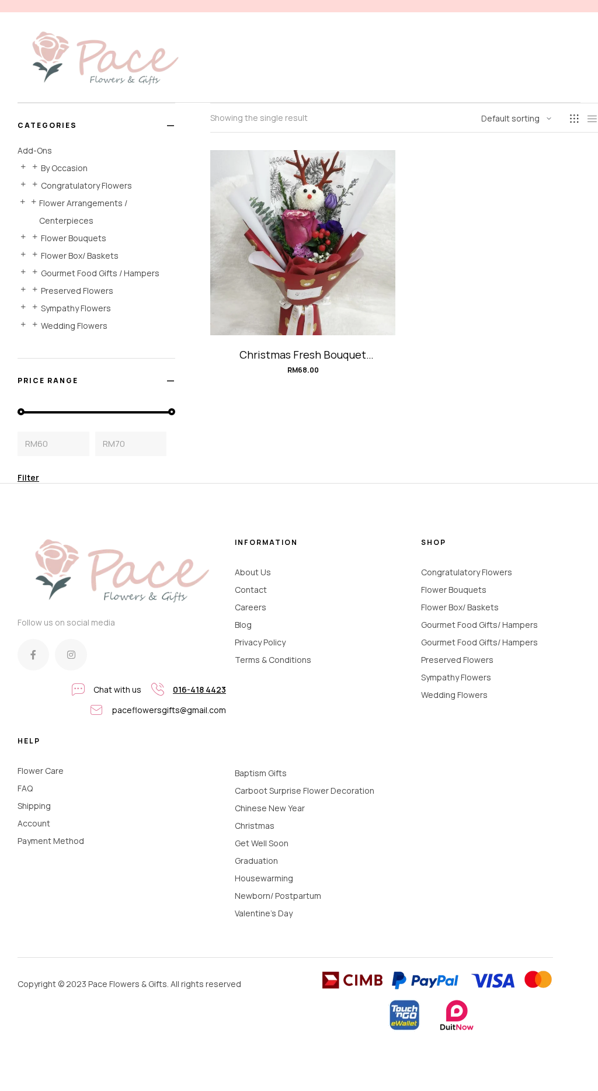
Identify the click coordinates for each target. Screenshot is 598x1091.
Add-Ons (35, 150)
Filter (28, 477)
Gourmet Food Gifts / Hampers (100, 273)
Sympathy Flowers (76, 308)
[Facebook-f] (33, 654)
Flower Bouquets (73, 238)
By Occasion (64, 167)
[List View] (592, 118)
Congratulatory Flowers (86, 185)
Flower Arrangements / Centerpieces (83, 211)
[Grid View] (574, 118)
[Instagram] (70, 654)
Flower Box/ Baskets (80, 255)
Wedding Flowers (74, 325)
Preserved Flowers (77, 290)
